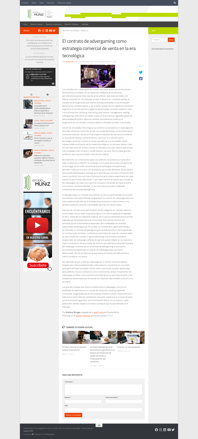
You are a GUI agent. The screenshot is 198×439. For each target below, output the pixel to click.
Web (66, 406)
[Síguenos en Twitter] (54, 30)
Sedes (34, 3)
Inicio (25, 24)
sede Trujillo (99, 312)
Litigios (36, 120)
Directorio (50, 3)
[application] (39, 77)
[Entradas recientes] (31, 94)
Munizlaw (69, 62)
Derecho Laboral (36, 24)
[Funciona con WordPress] (33, 434)
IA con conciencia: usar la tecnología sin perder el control (43, 140)
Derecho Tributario (71, 24)
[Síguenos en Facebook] (39, 30)
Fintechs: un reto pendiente (128, 347)
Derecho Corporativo (53, 24)
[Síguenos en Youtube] (50, 30)
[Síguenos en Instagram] (43, 30)
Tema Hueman (50, 434)
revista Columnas (83, 315)
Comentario (69, 382)
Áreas (41, 3)
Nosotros (25, 3)
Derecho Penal (39, 101)
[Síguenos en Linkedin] (46, 30)
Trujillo (84, 31)
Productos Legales (64, 3)
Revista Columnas (70, 31)
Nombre (68, 397)
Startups (85, 24)
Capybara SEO (28, 431)
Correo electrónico (111, 397)
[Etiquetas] (47, 94)
